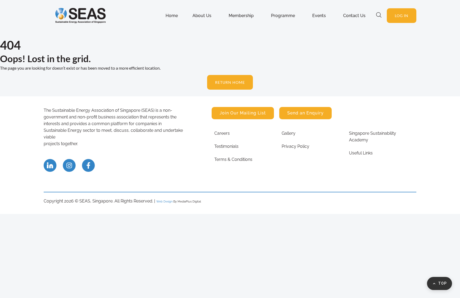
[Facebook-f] (88, 165)
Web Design (164, 201)
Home (172, 15)
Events (319, 15)
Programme (283, 15)
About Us (201, 15)
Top (442, 283)
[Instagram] (69, 165)
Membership (241, 15)
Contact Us (354, 15)
